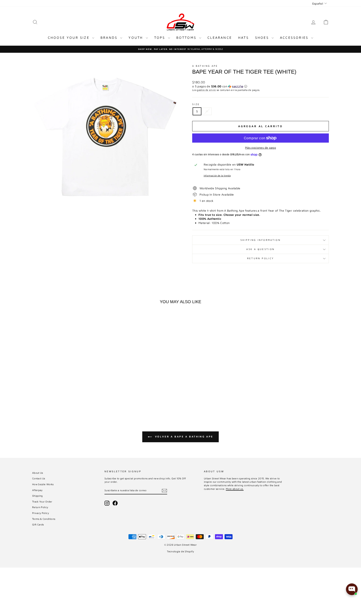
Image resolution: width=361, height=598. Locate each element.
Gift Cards (38, 524)
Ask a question (260, 249)
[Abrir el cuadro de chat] (352, 589)
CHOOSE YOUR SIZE (69, 37)
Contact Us (38, 478)
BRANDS (109, 37)
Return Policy (260, 258)
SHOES (263, 37)
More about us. (235, 488)
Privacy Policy (40, 513)
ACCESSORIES (295, 37)
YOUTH (136, 37)
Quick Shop (67, 380)
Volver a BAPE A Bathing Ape (183, 436)
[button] (260, 86)
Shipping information (260, 240)
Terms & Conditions (43, 519)
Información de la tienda (217, 175)
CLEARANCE (219, 37)
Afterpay (37, 490)
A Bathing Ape (205, 65)
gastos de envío (206, 90)
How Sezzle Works (43, 484)
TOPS (160, 37)
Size (196, 104)
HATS (243, 37)
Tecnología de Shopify (180, 551)
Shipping (37, 495)
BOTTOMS (187, 37)
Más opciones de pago (260, 147)
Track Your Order (42, 501)
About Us (37, 472)
